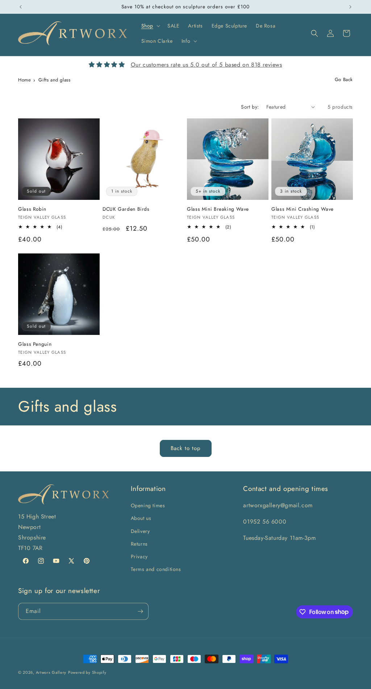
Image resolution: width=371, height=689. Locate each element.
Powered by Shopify (87, 672)
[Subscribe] (140, 611)
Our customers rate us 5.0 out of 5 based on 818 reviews (206, 64)
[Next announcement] (350, 7)
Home (24, 79)
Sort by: (250, 106)
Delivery (140, 531)
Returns (139, 543)
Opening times (148, 505)
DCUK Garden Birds (126, 209)
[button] (150, 25)
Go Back (344, 79)
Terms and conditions (156, 569)
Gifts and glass (54, 79)
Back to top (186, 448)
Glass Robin (32, 209)
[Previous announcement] (21, 7)
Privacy (139, 556)
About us (141, 518)
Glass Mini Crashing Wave (302, 209)
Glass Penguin (34, 344)
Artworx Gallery (51, 672)
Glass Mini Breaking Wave (218, 209)
